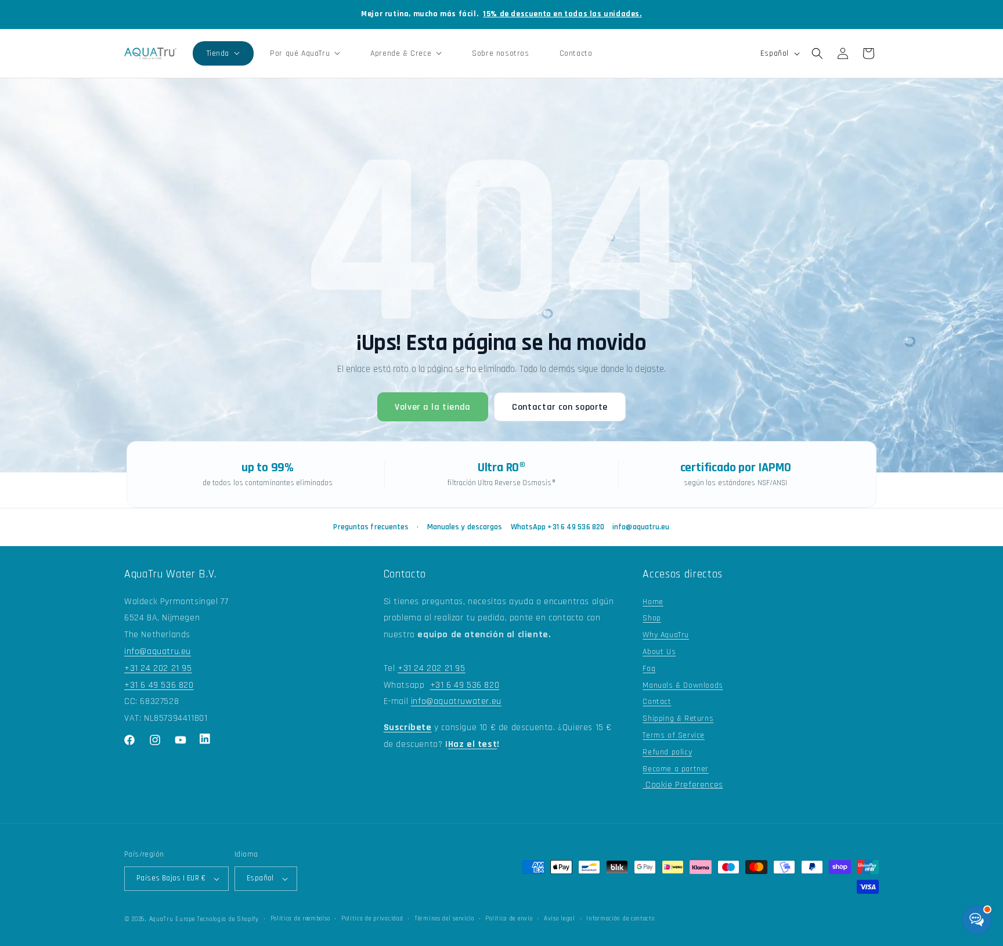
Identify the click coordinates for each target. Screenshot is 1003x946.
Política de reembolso (300, 919)
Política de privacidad (372, 919)
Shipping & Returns (678, 718)
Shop (652, 618)
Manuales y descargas (465, 527)
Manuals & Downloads (683, 685)
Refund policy (667, 752)
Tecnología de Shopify (228, 919)
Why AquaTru (666, 635)
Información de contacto (620, 919)
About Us (659, 652)
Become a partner (676, 769)
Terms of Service (674, 735)
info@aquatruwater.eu (456, 701)
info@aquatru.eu (641, 527)
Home (653, 602)
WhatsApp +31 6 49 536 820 (558, 527)
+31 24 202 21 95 (158, 668)
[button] (223, 53)
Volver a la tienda (433, 407)
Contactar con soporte (560, 407)
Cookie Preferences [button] (683, 785)
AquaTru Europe (172, 919)
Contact (657, 701)
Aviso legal (559, 919)
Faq (649, 668)
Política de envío (508, 919)
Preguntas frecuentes (371, 527)
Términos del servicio (444, 919)
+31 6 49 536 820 (159, 685)
